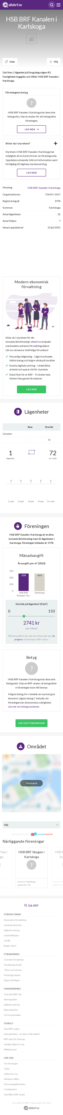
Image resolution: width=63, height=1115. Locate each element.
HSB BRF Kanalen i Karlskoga (43, 187)
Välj (6, 824)
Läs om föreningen (31, 723)
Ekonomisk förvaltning (15, 920)
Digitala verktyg (12, 930)
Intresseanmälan (12, 1015)
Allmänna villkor (11, 1079)
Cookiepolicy (10, 1089)
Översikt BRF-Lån (13, 994)
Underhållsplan (11, 935)
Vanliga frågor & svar (14, 1044)
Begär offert (10, 945)
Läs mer (30, 129)
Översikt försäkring (13, 959)
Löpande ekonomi (13, 925)
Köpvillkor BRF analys (14, 1094)
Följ (55, 61)
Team (7, 1068)
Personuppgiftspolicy (15, 1084)
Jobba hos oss (11, 1073)
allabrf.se (36, 341)
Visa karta (31, 783)
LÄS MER (31, 172)
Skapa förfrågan (12, 980)
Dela (12, 61)
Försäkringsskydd (12, 964)
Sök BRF (33, 905)
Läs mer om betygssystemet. (24, 706)
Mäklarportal (10, 1049)
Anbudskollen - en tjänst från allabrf (22, 1034)
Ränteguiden (10, 999)
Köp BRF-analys (12, 1028)
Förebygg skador (12, 975)
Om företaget (11, 1063)
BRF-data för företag (14, 1039)
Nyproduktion (11, 1009)
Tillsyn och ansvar (13, 970)
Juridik (7, 940)
